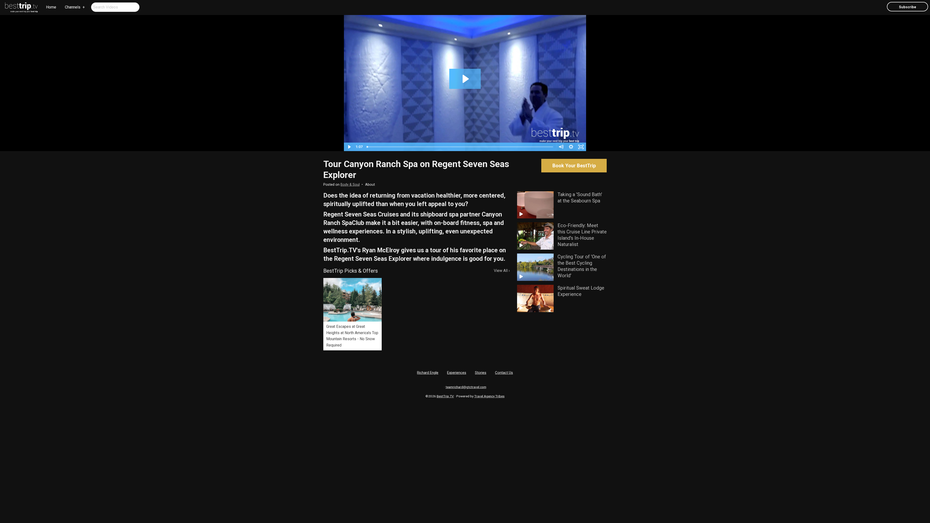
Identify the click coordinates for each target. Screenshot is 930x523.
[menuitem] (21, 7)
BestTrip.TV (445, 396)
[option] (352, 314)
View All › (502, 270)
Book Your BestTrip (574, 166)
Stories (480, 372)
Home (51, 7)
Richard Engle (427, 372)
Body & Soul (350, 185)
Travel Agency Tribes (489, 396)
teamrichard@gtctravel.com (466, 387)
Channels (72, 7)
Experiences (456, 372)
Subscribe (907, 7)
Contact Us (504, 372)
